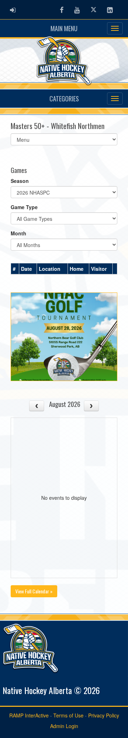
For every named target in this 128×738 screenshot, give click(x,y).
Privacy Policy (103, 715)
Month (18, 233)
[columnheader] (15, 269)
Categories (64, 98)
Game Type (24, 207)
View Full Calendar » (34, 591)
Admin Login (64, 725)
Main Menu (64, 28)
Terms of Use (68, 715)
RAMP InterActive (29, 715)
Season (20, 180)
